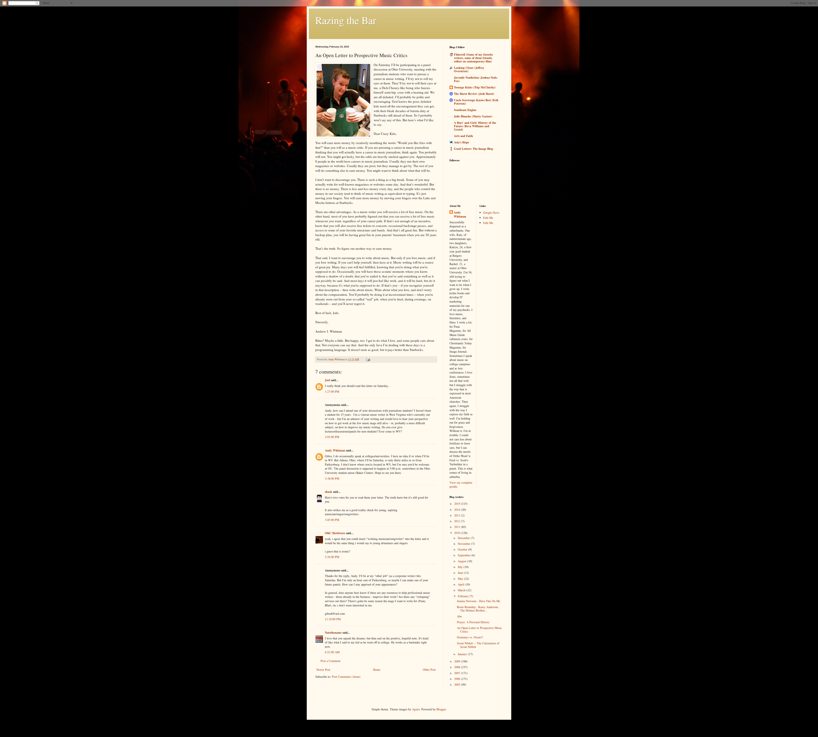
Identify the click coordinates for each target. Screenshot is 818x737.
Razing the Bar (345, 20)
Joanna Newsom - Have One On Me (478, 601)
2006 (457, 679)
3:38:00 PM (332, 478)
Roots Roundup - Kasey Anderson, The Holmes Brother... (478, 609)
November (464, 544)
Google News (491, 213)
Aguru (416, 709)
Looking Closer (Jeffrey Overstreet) (469, 69)
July (461, 567)
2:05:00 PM (332, 437)
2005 (457, 684)
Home (376, 670)
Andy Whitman (335, 450)
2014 (457, 510)
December (464, 538)
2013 (457, 515)
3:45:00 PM (332, 520)
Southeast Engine (465, 110)
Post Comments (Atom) (346, 677)
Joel (327, 380)
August (462, 561)
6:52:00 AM (332, 652)
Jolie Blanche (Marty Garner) (473, 116)
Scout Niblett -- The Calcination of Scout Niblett (478, 645)
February (463, 596)
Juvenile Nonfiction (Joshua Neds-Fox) (476, 79)
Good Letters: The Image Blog (473, 148)
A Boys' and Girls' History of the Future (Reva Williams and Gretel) (475, 126)
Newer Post (323, 670)
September (464, 555)
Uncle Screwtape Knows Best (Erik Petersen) (476, 102)
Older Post (429, 670)
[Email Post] (368, 359)
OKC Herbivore (335, 533)
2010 (457, 533)
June (461, 573)
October (463, 549)
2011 (457, 527)
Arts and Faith (463, 136)
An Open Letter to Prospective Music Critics (479, 629)
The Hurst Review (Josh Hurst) (474, 93)
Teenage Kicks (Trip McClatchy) (475, 87)
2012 (457, 521)
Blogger (441, 709)
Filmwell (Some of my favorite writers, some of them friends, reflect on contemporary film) (473, 57)
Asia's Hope (461, 142)
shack (328, 491)
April (461, 584)
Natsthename (333, 632)
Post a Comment (330, 661)
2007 (457, 673)
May (461, 579)
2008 (457, 667)
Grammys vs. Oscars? (470, 637)
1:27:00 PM (332, 391)
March (462, 590)
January (463, 654)
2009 (457, 661)
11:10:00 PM (333, 619)
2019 (457, 504)
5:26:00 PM (332, 557)
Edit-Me (488, 218)
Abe (459, 616)
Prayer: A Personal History (473, 622)
